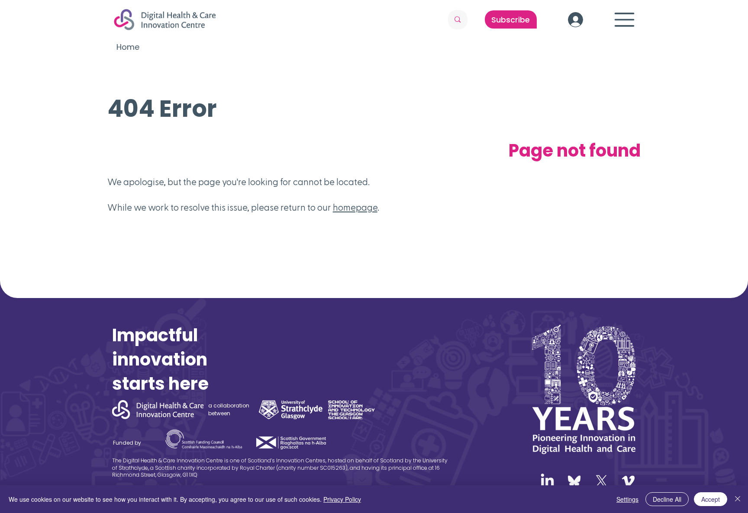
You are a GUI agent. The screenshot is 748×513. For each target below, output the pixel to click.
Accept (710, 499)
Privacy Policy (342, 499)
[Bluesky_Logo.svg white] (574, 481)
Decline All (667, 499)
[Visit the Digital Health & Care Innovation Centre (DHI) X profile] (601, 481)
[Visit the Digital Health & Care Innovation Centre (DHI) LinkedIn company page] (547, 481)
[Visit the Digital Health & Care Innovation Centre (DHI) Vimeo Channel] (628, 481)
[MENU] (624, 20)
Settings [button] (627, 499)
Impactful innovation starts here (160, 359)
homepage (355, 207)
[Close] (737, 499)
